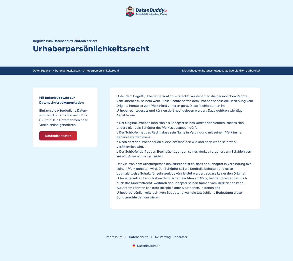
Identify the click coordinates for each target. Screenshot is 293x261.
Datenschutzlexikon (67, 70)
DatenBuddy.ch (42, 70)
